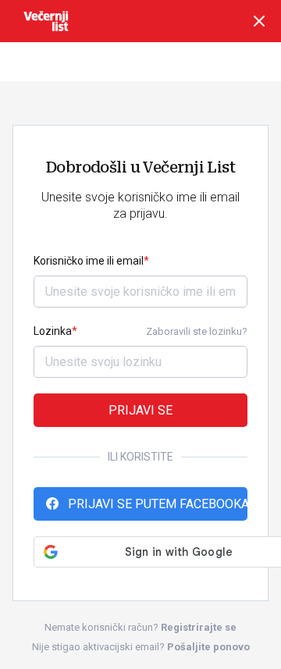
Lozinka (53, 331)
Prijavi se (140, 410)
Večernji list (46, 21)
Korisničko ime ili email (89, 260)
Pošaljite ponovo (208, 647)
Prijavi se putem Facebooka (157, 503)
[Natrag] (259, 21)
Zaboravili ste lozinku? (196, 331)
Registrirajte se (199, 627)
